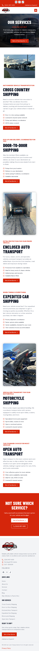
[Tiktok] (23, 2)
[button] (35, 10)
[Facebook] (16, 2)
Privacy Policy (6, 648)
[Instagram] (19, 2)
